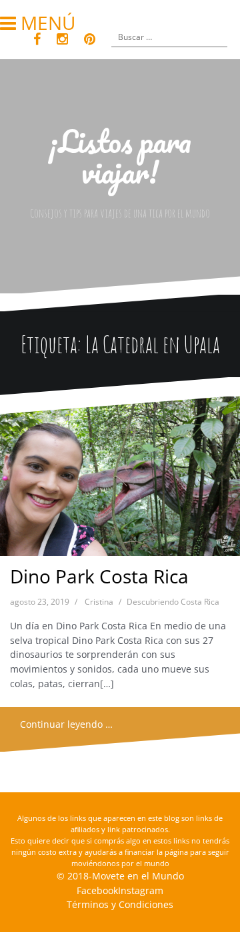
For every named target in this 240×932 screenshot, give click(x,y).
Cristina (99, 601)
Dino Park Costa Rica (99, 576)
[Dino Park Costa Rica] (119, 480)
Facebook (97, 890)
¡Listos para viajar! (120, 156)
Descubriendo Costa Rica (173, 601)
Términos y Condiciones (120, 904)
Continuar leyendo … (66, 724)
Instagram (140, 890)
